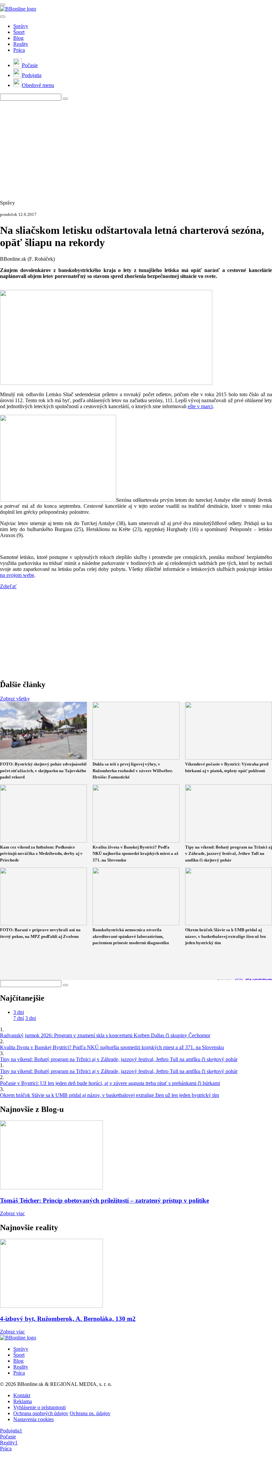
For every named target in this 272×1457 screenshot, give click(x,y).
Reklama (22, 1401)
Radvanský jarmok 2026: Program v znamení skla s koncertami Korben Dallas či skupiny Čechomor (105, 1035)
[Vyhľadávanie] (65, 99)
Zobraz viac (12, 1213)
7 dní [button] (18, 1018)
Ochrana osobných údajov (40, 1413)
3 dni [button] (18, 1012)
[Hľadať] (2, 17)
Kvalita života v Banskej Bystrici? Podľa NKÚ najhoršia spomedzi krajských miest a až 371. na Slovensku (112, 1047)
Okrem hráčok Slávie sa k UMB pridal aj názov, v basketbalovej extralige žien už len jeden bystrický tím (109, 1095)
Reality (20, 44)
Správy (20, 26)
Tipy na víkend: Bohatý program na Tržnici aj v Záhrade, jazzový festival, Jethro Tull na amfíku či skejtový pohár (119, 1059)
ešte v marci (200, 406)
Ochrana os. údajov (90, 1413)
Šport (19, 32)
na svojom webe (17, 575)
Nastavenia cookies (33, 1419)
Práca (19, 50)
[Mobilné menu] (2, 5)
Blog (18, 38)
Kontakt (21, 1395)
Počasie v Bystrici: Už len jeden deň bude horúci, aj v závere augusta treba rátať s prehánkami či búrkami (110, 1083)
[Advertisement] (136, 147)
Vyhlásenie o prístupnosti (39, 1407)
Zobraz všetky (15, 698)
